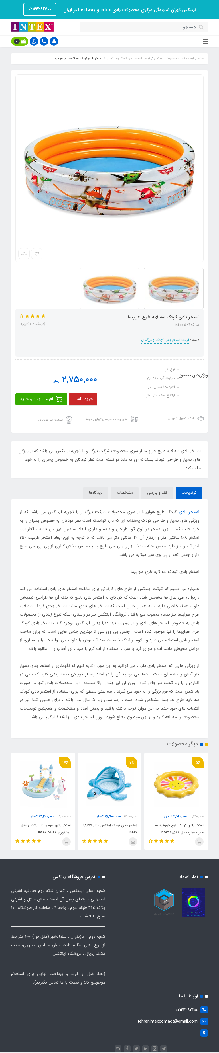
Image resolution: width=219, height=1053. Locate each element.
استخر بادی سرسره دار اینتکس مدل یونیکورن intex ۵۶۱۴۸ (45, 829)
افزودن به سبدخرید (37, 399)
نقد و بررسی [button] (157, 492)
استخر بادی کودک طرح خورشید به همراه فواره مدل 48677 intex (179, 829)
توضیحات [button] (188, 492)
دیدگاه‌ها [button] (96, 492)
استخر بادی (189, 512)
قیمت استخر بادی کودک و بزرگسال (165, 340)
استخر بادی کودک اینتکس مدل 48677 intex (109, 829)
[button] (54, 41)
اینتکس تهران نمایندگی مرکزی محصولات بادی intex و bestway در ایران (129, 10)
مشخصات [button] (125, 492)
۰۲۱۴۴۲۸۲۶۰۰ (39, 9)
